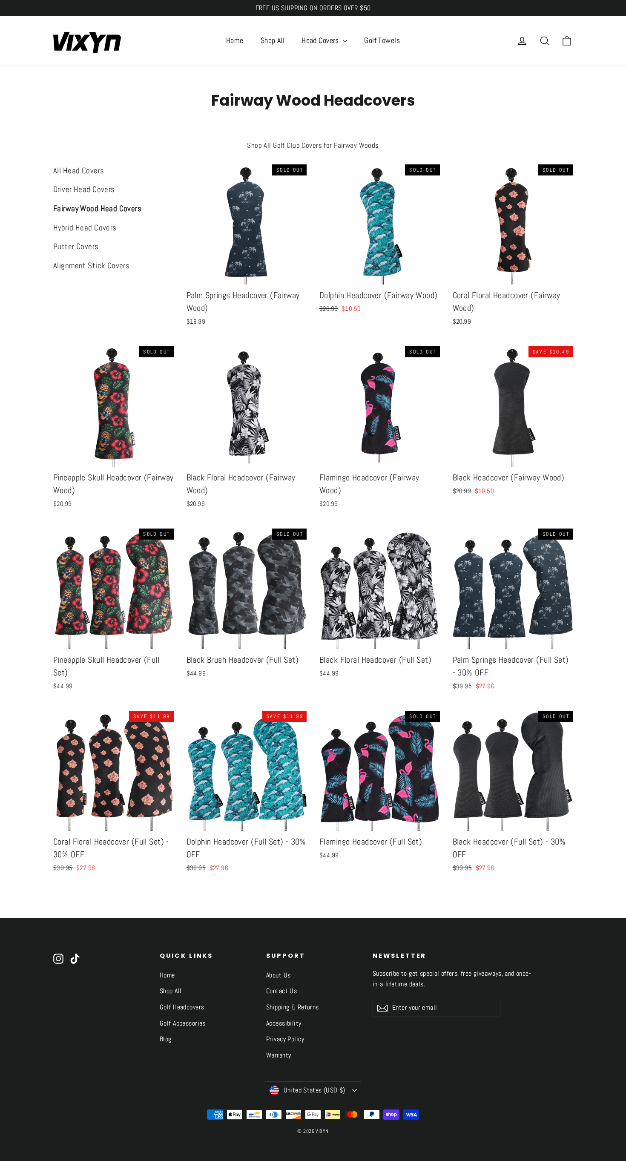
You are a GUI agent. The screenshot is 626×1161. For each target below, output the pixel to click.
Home (235, 40)
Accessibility (284, 1023)
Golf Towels (382, 40)
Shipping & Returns (292, 1007)
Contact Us (281, 991)
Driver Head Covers (84, 189)
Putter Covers (76, 246)
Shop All (272, 40)
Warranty (278, 1055)
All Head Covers (78, 170)
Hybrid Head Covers (85, 227)
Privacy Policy (285, 1039)
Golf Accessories (183, 1023)
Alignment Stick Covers (91, 265)
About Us (278, 975)
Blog (166, 1039)
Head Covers (321, 40)
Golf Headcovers (182, 1007)
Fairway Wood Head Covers (97, 208)
